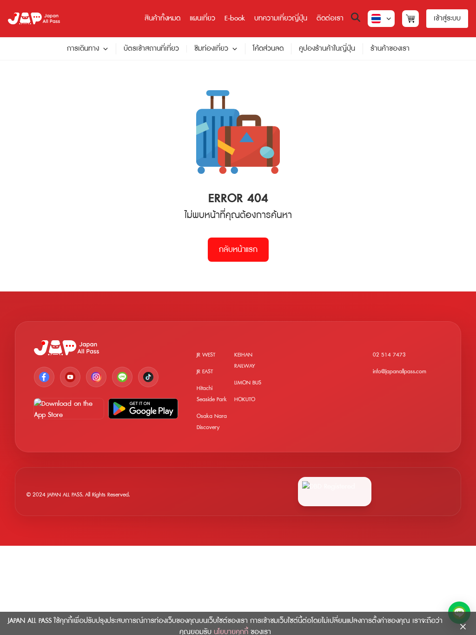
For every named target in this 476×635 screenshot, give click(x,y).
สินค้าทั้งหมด (162, 18)
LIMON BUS (247, 383)
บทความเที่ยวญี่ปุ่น (280, 18)
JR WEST (206, 355)
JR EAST (205, 372)
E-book (235, 18)
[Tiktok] (148, 377)
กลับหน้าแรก (238, 249)
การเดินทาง (83, 49)
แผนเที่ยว (202, 18)
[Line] (122, 377)
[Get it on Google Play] (143, 408)
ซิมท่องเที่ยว (211, 49)
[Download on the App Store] (69, 408)
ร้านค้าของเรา (390, 48)
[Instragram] (96, 377)
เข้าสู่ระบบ (447, 18)
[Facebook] (44, 377)
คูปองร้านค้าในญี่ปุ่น (327, 48)
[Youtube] (70, 377)
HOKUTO (244, 399)
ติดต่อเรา (330, 18)
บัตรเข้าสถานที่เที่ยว (151, 48)
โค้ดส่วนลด (268, 48)
